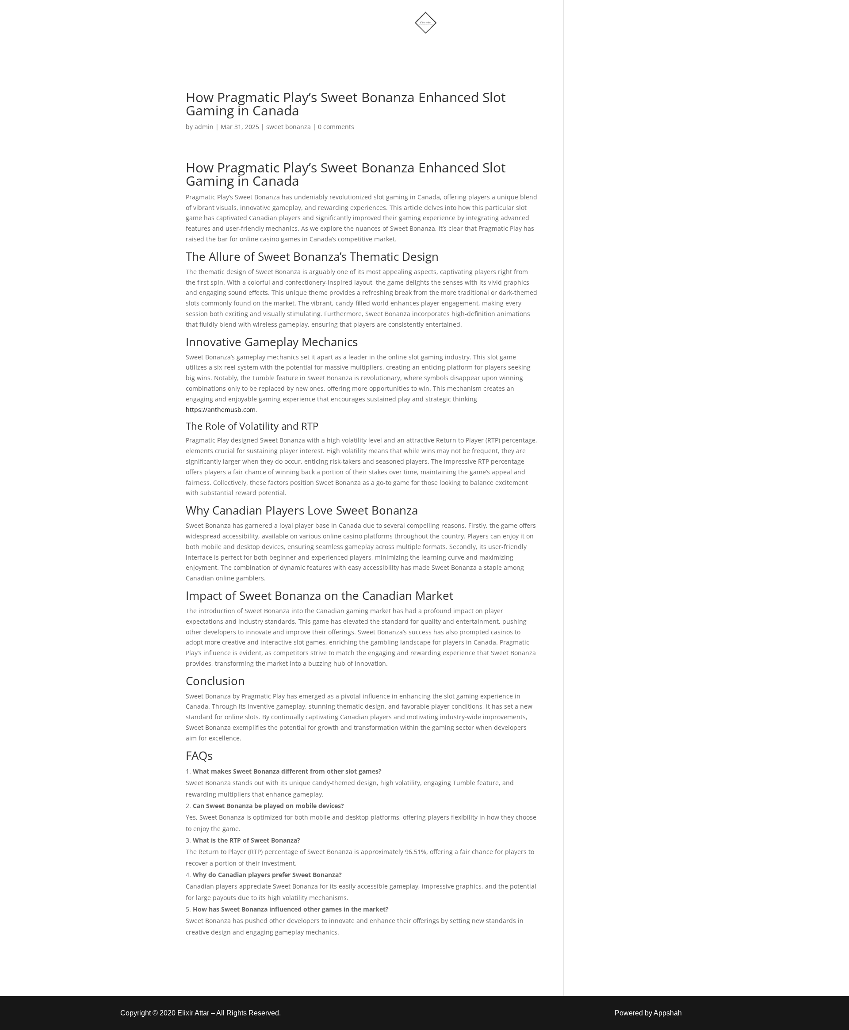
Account (465, 49)
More (413, 49)
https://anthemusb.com (221, 409)
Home (333, 49)
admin (204, 126)
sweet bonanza (288, 126)
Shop (373, 49)
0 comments (336, 126)
